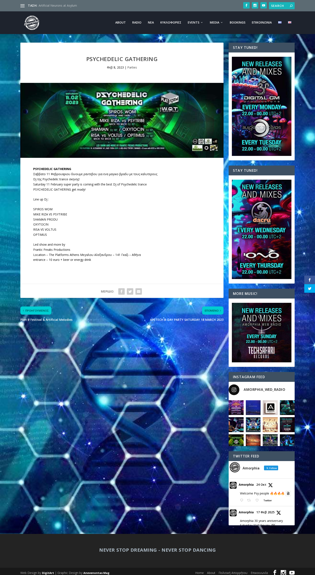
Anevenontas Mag (96, 573)
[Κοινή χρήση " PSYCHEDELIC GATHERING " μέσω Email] (138, 291)
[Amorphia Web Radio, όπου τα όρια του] (236, 441)
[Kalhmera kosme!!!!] (287, 441)
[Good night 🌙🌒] (253, 407)
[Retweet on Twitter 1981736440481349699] (250, 500)
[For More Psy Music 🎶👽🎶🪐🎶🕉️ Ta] (270, 407)
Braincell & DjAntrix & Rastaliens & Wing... (68, 5)
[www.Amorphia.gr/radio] (236, 424)
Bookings (237, 22)
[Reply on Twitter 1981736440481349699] (242, 500)
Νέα (151, 22)
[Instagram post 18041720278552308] (270, 424)
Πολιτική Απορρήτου (233, 573)
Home (199, 573)
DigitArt (48, 573)
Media (214, 22)
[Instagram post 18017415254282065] (236, 407)
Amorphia (246, 485)
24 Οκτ (261, 484)
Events (193, 22)
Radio (136, 22)
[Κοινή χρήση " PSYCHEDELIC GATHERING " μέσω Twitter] (130, 291)
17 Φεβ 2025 (265, 512)
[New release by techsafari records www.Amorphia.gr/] (287, 407)
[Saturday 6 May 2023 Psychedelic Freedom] (270, 441)
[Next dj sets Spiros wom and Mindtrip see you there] (253, 424)
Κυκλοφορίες (170, 22)
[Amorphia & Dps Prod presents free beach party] (253, 441)
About (120, 22)
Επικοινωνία (262, 22)
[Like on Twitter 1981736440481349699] (258, 500)
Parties (132, 67)
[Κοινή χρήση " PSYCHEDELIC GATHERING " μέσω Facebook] (121, 291)
